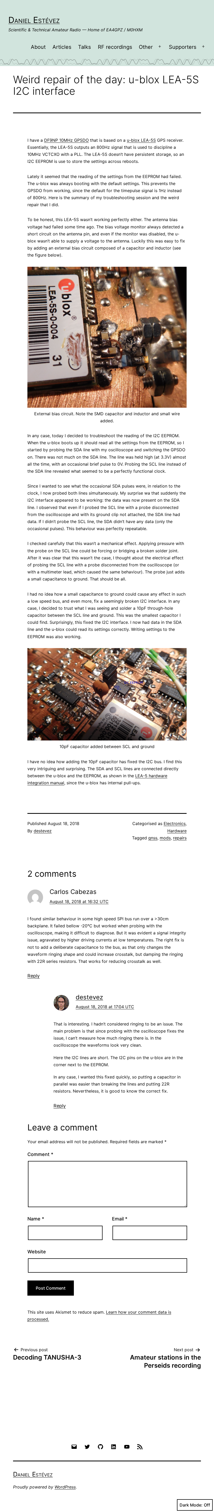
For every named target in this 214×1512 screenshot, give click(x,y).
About (38, 47)
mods (165, 837)
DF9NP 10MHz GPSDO (66, 140)
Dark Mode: (191, 1505)
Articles (61, 47)
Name (35, 1219)
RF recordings (115, 47)
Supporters (182, 47)
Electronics (175, 823)
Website (36, 1251)
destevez (43, 830)
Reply (33, 976)
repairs (180, 837)
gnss (152, 837)
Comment (40, 1154)
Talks (84, 47)
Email (119, 1219)
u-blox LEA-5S (141, 140)
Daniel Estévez (34, 20)
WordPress (65, 1487)
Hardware (177, 830)
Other (146, 47)
